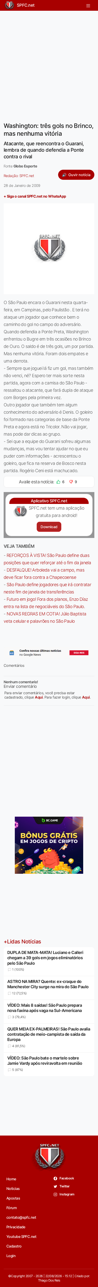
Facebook (66, 1178)
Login (10, 1255)
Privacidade (15, 1227)
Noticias (13, 1188)
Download (49, 526)
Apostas (13, 1198)
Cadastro (14, 1246)
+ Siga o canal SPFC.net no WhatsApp (35, 196)
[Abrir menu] (88, 5)
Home (11, 1179)
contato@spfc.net (21, 1217)
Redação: (19, 175)
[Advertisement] (49, 63)
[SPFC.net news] (49, 653)
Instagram (66, 1194)
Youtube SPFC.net (21, 1236)
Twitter (64, 1186)
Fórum (11, 1207)
